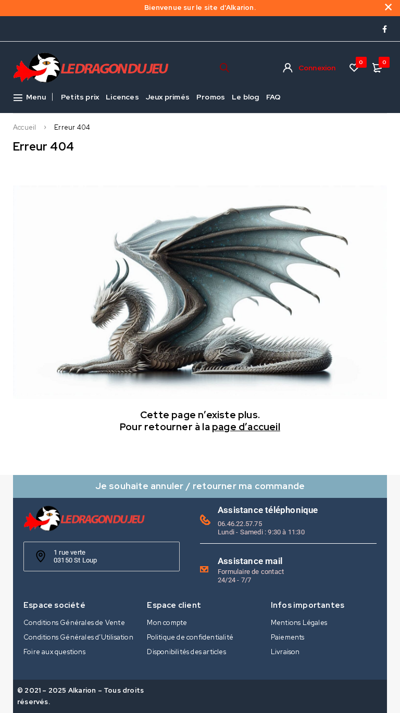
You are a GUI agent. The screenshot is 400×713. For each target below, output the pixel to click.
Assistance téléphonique (268, 510)
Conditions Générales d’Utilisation (78, 637)
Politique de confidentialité (190, 637)
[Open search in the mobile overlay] (224, 67)
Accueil (24, 127)
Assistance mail (250, 561)
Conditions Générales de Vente (74, 622)
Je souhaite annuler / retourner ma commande (200, 486)
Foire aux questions (54, 651)
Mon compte (167, 622)
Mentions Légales (299, 622)
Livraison (285, 651)
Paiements (288, 637)
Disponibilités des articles (186, 651)
